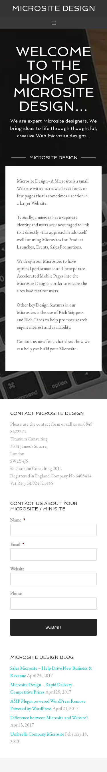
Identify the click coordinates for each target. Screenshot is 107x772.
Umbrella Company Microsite (37, 734)
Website (17, 569)
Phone (16, 593)
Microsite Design (53, 8)
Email (17, 544)
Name (17, 520)
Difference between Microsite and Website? (49, 718)
